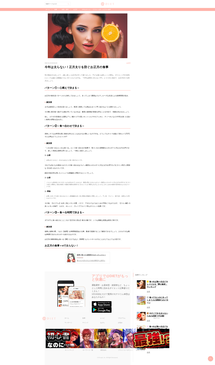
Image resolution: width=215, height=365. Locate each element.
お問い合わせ (140, 350)
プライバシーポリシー (125, 350)
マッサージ (68, 322)
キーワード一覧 (88, 350)
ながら (102, 322)
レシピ (102, 318)
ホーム (67, 318)
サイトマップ (69, 350)
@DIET (107, 3)
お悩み (120, 322)
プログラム (121, 318)
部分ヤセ (157, 318)
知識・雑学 (65, 9)
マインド (85, 322)
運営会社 (103, 350)
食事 (83, 318)
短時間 (138, 318)
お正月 (75, 9)
